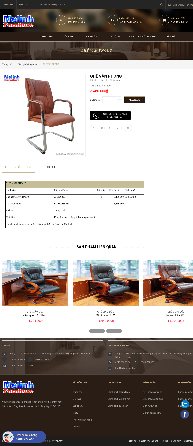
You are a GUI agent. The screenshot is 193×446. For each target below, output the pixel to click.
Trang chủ (45, 36)
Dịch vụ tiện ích (150, 406)
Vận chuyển (178, 18)
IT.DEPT (59, 441)
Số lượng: (95, 100)
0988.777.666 (42, 359)
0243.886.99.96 (17, 359)
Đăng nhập (9, 4)
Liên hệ (171, 36)
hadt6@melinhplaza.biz (54, 4)
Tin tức (113, 36)
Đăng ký (23, 4)
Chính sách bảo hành (118, 406)
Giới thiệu (68, 36)
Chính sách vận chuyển (119, 399)
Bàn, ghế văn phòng (28, 64)
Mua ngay (134, 100)
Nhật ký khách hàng (143, 36)
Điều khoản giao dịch (153, 399)
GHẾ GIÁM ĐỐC (35, 311)
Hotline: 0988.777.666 (114, 115)
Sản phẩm (91, 36)
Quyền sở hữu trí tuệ (153, 413)
